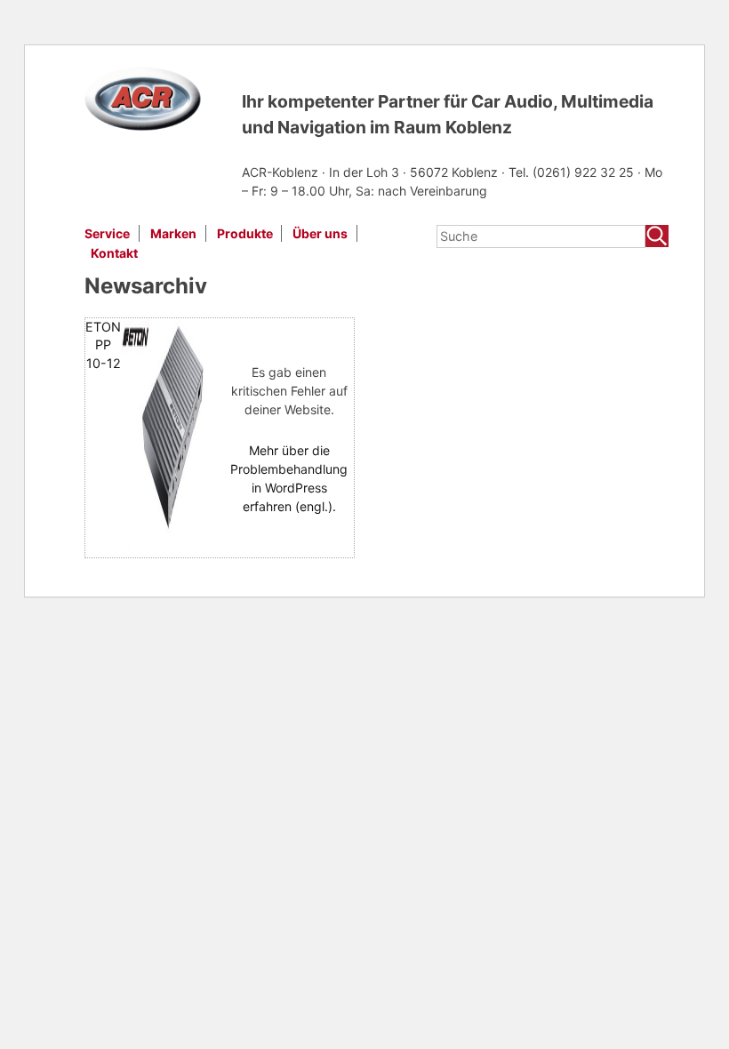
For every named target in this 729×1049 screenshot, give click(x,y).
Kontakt (114, 252)
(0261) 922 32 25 (585, 172)
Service (107, 233)
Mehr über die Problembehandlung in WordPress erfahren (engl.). (289, 478)
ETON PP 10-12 (103, 344)
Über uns (320, 233)
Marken (173, 233)
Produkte (245, 233)
